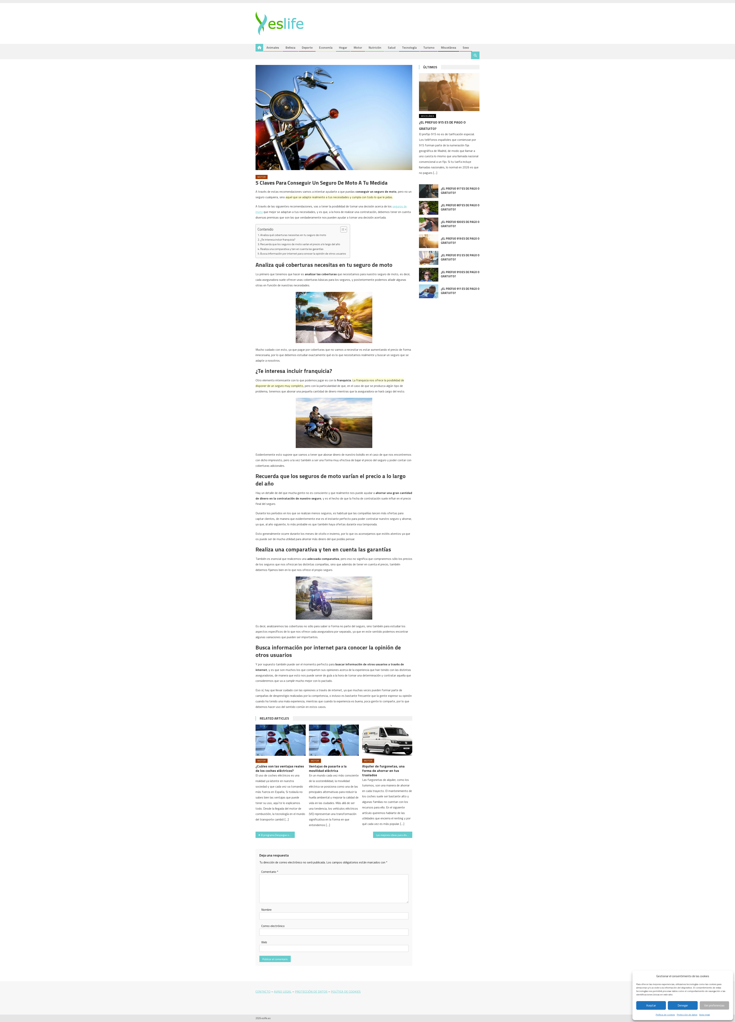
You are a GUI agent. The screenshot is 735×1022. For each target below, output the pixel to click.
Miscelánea (448, 47)
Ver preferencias (714, 1005)
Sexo (466, 47)
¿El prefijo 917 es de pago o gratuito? (460, 190)
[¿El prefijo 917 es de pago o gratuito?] (428, 191)
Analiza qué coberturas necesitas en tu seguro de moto (293, 235)
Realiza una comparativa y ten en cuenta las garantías (291, 249)
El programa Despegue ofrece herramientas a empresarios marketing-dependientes (278, 835)
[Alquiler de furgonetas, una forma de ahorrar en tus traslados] (387, 740)
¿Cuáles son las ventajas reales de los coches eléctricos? (280, 768)
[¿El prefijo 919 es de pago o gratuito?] (428, 241)
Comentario (269, 871)
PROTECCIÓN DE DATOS (311, 991)
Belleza (290, 47)
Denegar (683, 1005)
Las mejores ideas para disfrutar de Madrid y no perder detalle (394, 835)
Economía (325, 47)
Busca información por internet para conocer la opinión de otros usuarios (303, 253)
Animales (272, 47)
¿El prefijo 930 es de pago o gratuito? (460, 224)
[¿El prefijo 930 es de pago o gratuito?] (428, 224)
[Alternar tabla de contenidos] (341, 229)
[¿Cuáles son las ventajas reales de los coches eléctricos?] (281, 740)
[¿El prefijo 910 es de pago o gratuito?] (428, 275)
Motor (358, 47)
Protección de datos (687, 1014)
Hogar (343, 47)
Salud (391, 47)
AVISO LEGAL (283, 991)
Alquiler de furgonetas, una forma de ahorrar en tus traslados (383, 771)
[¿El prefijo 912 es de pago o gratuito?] (428, 258)
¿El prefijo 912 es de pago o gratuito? (460, 257)
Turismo (428, 47)
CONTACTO (263, 991)
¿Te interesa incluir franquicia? (277, 239)
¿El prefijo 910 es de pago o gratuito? (460, 274)
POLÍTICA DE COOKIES (346, 991)
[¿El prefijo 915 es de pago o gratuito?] (449, 92)
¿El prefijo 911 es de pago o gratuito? (460, 291)
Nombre (266, 909)
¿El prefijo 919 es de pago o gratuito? (460, 240)
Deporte (307, 47)
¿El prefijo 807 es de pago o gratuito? (460, 207)
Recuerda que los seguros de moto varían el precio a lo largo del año (300, 244)
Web (264, 942)
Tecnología (409, 47)
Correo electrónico (273, 926)
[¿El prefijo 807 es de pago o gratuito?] (428, 208)
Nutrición (375, 47)
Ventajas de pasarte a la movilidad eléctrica (328, 768)
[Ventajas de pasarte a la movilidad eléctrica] (334, 740)
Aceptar (651, 1005)
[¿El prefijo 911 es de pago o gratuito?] (428, 291)
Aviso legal (704, 1014)
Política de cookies (665, 1014)
